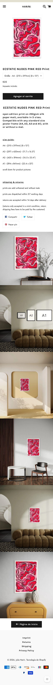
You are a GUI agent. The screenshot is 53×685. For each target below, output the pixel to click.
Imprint (26, 638)
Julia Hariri (20, 659)
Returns (26, 642)
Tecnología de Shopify (36, 659)
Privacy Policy (26, 650)
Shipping (26, 646)
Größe (7, 75)
